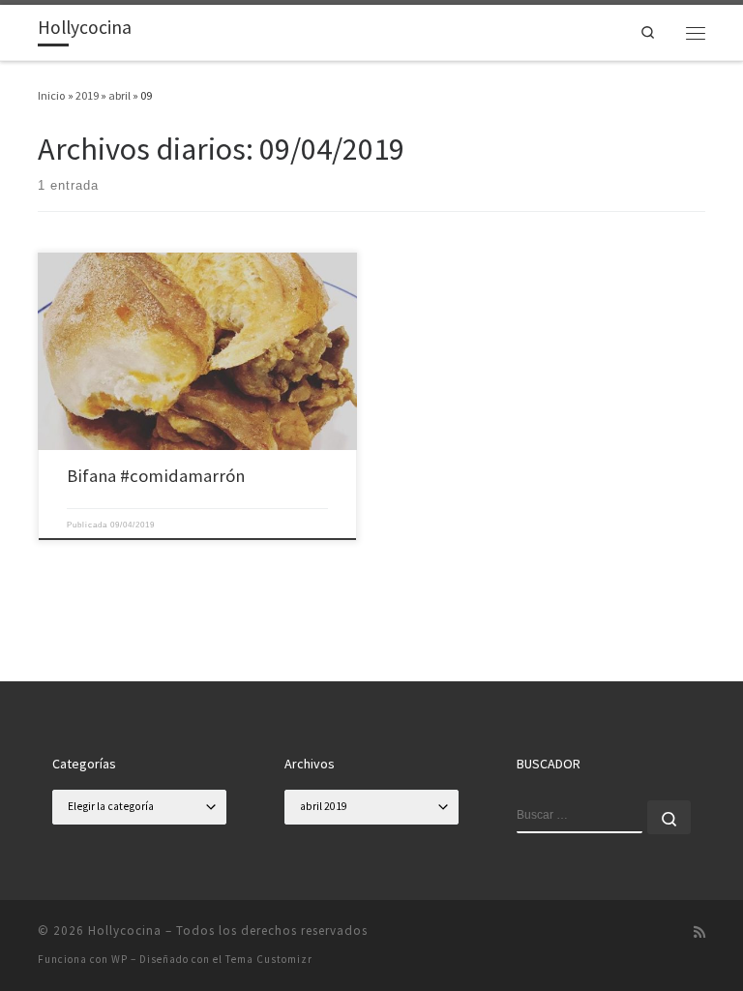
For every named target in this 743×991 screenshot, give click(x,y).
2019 (87, 95)
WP (119, 959)
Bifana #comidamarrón (156, 476)
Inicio (52, 95)
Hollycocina (125, 930)
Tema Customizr (268, 959)
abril (119, 95)
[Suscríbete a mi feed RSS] (699, 933)
